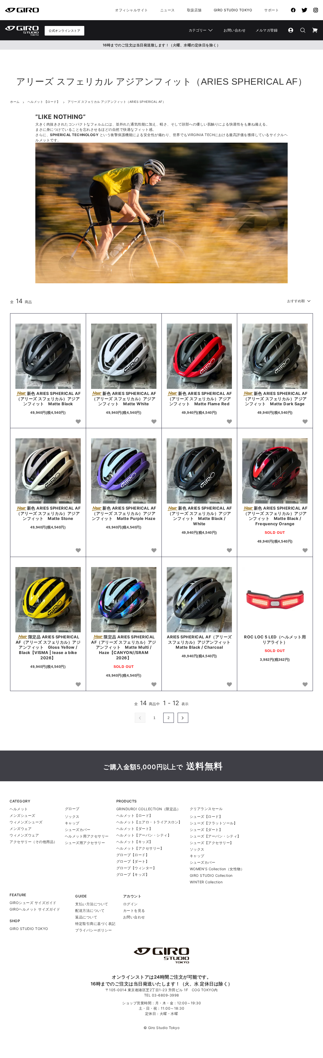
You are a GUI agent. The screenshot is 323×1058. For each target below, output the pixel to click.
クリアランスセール (206, 808)
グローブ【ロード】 (132, 855)
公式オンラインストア (64, 31)
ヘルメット (19, 809)
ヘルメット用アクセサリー (87, 836)
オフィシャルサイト (131, 10)
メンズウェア (21, 828)
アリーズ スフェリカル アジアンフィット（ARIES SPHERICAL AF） (117, 102)
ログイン (130, 904)
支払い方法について (91, 904)
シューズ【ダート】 (206, 829)
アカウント (132, 896)
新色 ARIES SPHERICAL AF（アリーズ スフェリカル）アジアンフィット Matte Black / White (200, 516)
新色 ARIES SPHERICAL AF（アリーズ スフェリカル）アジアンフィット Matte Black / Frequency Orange (275, 516)
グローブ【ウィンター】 (136, 868)
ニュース (167, 10)
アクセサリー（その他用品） (33, 841)
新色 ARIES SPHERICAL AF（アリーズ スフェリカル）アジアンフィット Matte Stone (48, 513)
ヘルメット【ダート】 (134, 828)
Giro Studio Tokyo (233, 10)
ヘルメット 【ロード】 (44, 102)
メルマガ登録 (267, 30)
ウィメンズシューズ (26, 822)
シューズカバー (78, 829)
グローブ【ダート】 (132, 861)
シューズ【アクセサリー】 (212, 843)
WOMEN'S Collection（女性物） (217, 869)
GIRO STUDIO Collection (211, 875)
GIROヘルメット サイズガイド (35, 909)
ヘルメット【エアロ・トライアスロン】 (149, 822)
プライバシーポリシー (93, 930)
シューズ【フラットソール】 (213, 823)
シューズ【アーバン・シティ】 (215, 836)
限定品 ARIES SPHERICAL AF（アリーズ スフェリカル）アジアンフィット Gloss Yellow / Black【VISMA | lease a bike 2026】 (48, 647)
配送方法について (89, 910)
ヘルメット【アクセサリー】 (140, 848)
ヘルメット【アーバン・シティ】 (143, 835)
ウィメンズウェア (24, 835)
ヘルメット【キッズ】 (134, 841)
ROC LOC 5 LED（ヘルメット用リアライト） (275, 639)
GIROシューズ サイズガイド (33, 902)
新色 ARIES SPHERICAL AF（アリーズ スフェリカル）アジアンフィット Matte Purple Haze (124, 513)
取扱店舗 (194, 10)
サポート (271, 10)
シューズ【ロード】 (206, 816)
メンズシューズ (22, 815)
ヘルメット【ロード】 (134, 815)
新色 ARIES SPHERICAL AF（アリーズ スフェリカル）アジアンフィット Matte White (124, 399)
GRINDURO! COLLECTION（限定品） (148, 809)
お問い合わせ (235, 30)
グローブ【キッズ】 (132, 874)
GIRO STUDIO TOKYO (29, 928)
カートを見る (134, 910)
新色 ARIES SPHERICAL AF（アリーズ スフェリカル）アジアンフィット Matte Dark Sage (275, 399)
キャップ (72, 823)
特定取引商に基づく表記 (95, 923)
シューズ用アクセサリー (85, 843)
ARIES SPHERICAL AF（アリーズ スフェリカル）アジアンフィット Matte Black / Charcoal (199, 642)
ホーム (15, 102)
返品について (86, 917)
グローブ (72, 808)
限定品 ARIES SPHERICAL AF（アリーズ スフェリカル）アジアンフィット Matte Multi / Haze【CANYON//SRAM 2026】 (123, 647)
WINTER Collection (206, 882)
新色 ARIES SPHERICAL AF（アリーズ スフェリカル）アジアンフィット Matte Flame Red (200, 399)
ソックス (72, 816)
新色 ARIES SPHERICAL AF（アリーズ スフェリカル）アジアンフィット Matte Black (48, 399)
